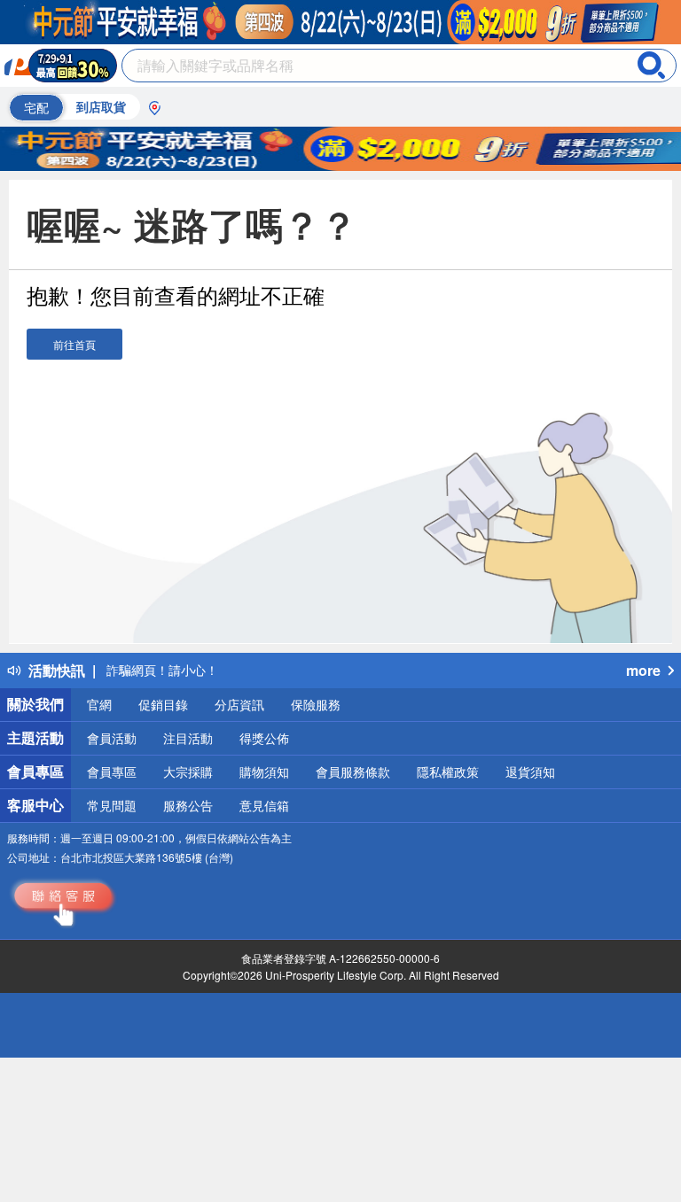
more (643, 670)
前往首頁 (74, 344)
